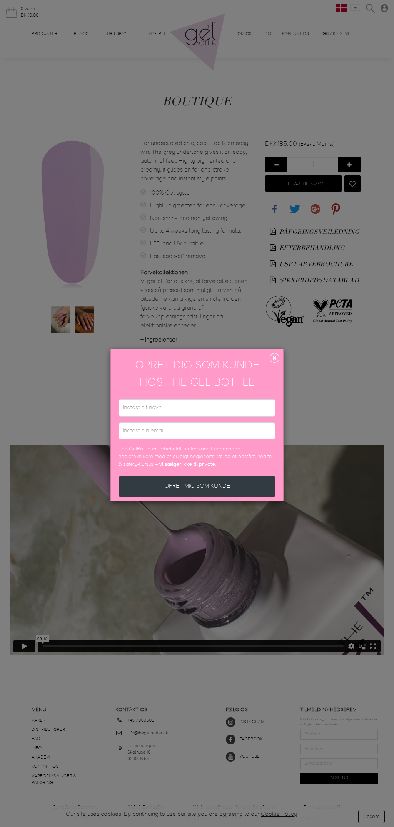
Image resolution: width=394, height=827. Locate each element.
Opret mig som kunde (197, 486)
